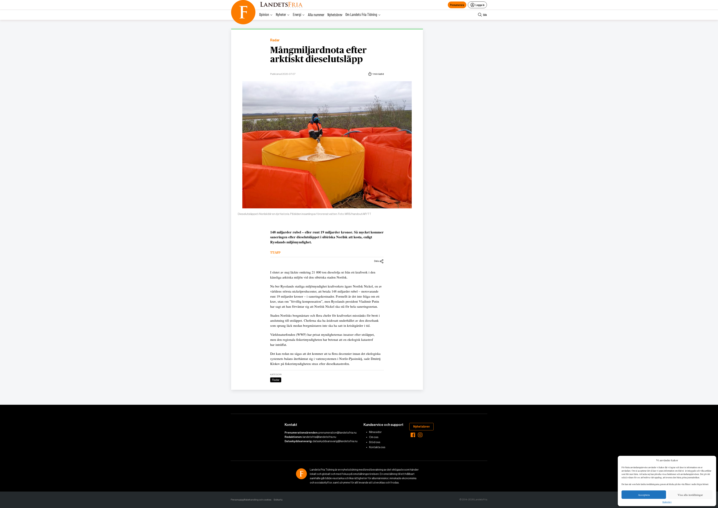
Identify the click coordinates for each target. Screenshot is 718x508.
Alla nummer (316, 14)
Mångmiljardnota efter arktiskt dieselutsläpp (318, 55)
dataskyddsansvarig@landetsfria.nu (335, 441)
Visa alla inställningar (690, 495)
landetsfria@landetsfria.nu (319, 436)
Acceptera (644, 495)
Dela (376, 261)
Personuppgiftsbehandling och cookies (251, 499)
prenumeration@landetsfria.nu (337, 432)
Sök (485, 14)
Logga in (479, 5)
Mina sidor (375, 432)
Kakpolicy (667, 502)
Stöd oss (374, 442)
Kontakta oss (377, 447)
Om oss (373, 437)
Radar (275, 40)
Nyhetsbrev (334, 14)
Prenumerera (457, 5)
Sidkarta (278, 499)
